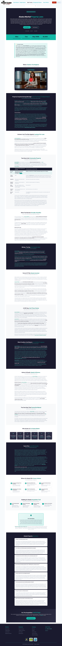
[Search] (35, 6)
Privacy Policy (34, 631)
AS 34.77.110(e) (17, 281)
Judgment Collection (22, 630)
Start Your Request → (31, 618)
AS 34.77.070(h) (17, 346)
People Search (23, 2)
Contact (33, 630)
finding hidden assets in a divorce (30, 127)
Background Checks (37, 2)
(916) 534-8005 (49, 628)
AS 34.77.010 (32, 411)
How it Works (46, 2)
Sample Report (21, 633)
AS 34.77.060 (17, 166)
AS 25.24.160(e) (24, 382)
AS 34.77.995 (17, 162)
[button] (31, 79)
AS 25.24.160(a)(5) (17, 138)
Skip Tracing (29, 2)
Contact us (41, 615)
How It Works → (26, 27)
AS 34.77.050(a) (17, 312)
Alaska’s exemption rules (18, 358)
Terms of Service (34, 633)
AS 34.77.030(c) (26, 216)
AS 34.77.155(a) (34, 376)
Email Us (46, 630)
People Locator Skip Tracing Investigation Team (21, 526)
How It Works (21, 631)
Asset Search (16, 2)
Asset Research (35, 27)
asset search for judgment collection (40, 335)
